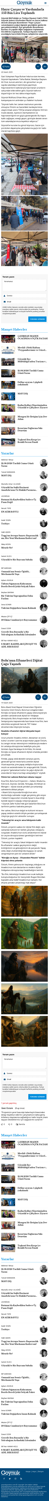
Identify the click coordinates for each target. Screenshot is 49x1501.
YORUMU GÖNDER (37, 319)
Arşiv (34, 1471)
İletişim (41, 1471)
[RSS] (21, 1478)
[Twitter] (10, 1478)
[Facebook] (4, 1478)
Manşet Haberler (14, 329)
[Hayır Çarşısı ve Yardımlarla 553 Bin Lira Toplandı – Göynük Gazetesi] (24, 3)
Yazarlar (7, 453)
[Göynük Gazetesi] (10, 1473)
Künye (28, 1471)
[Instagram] (15, 1478)
